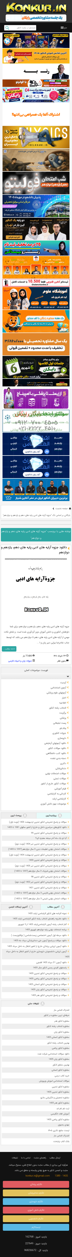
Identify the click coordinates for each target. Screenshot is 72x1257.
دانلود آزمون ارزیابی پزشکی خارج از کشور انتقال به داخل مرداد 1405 (37, 946)
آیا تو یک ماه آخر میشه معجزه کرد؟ (51, 838)
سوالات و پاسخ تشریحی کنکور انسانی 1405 (47, 984)
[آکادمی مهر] (36, 267)
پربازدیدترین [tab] (51, 815)
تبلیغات (15, 1158)
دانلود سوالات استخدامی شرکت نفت (53, 1054)
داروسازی (62, 738)
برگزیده (62, 713)
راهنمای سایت (40, 1158)
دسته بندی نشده (58, 758)
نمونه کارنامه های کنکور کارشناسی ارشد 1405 (47, 913)
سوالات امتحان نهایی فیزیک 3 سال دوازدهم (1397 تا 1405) (40, 871)
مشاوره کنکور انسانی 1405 (57, 1037)
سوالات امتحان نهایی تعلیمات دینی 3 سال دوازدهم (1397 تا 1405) (37, 849)
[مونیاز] (36, 490)
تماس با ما (25, 1158)
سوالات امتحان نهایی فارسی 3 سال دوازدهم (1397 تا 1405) (40, 893)
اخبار (64, 698)
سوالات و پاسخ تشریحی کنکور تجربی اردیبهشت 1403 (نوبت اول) (38, 822)
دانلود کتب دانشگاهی (56, 753)
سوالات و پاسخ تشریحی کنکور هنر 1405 (49, 995)
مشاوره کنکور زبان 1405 (59, 1059)
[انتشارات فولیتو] (36, 183)
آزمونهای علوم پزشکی (56, 692)
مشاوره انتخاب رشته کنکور (58, 1026)
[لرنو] (36, 160)
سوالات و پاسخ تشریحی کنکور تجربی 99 (49, 833)
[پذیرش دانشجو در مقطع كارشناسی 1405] (36, 206)
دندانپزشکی (60, 768)
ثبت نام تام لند (62, 1108)
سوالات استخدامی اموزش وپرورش (54, 1081)
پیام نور (62, 728)
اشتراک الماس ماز (61, 1010)
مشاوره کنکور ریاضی (60, 1048)
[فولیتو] (36, 83)
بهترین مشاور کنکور (61, 1065)
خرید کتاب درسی (62, 1076)
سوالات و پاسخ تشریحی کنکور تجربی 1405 (48, 973)
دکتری (63, 763)
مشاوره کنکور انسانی (60, 1070)
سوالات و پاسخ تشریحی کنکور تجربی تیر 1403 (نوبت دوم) (41, 866)
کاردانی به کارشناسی (56, 794)
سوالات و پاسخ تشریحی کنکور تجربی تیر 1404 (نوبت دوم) (41, 844)
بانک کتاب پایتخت (61, 1141)
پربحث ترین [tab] (16, 815)
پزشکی (63, 718)
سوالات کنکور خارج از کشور (53, 783)
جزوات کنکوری (59, 733)
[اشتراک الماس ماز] (36, 444)
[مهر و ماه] (36, 40)
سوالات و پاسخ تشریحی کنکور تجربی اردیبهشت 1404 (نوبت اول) (38, 855)
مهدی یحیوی (63, 1125)
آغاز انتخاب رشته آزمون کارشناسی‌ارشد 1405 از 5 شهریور (42, 924)
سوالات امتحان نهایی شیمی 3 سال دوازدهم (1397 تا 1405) (40, 898)
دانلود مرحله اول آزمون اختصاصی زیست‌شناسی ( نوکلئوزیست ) (39, 935)
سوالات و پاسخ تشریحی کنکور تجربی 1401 (48, 887)
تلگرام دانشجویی (36, 1218)
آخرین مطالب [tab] (53, 907)
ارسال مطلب (54, 1158)
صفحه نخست (61, 508)
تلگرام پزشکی (36, 1184)
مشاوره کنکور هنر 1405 (59, 1103)
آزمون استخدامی (58, 687)
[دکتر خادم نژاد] (36, 367)
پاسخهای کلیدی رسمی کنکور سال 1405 (50, 967)
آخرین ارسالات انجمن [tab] (18, 907)
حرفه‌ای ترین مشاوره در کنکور (56, 1015)
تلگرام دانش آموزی (36, 1210)
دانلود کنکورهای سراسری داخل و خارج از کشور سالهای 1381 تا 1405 (37, 827)
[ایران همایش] (36, 421)
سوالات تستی (59, 778)
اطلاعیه (62, 703)
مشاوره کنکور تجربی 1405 (58, 1092)
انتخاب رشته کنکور (57, 708)
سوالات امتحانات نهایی (55, 773)
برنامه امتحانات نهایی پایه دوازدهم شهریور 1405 (46, 929)
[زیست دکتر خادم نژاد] (36, 94)
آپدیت (63, 682)
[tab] (36, 676)
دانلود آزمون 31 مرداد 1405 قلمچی (51, 962)
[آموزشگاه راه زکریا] (36, 382)
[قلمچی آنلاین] (36, 282)
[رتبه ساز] (36, 71)
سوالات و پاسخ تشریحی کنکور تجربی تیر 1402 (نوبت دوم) (41, 882)
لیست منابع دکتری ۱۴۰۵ (58, 1130)
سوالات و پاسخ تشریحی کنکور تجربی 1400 (48, 860)
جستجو (7, 27)
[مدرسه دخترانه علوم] (36, 298)
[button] (65, 27)
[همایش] (36, 229)
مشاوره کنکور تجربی (60, 1086)
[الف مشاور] (36, 321)
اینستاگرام (36, 1227)
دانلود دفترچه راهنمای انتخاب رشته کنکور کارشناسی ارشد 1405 (40, 918)
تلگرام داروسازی (36, 1201)
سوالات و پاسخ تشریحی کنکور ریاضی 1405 (48, 978)
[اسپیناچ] (36, 398)
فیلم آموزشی (60, 788)
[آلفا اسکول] (36, 114)
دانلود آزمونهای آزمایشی (55, 743)
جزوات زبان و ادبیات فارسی (20, 661)
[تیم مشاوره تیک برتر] (36, 344)
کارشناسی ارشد (59, 799)
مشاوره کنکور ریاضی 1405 (58, 1119)
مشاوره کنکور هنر (61, 1021)
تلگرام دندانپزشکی (36, 1193)
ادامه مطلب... (9, 648)
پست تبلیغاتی (59, 723)
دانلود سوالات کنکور (57, 748)
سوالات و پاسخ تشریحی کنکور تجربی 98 (49, 877)
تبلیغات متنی (34, 1003)
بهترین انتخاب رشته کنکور (58, 1043)
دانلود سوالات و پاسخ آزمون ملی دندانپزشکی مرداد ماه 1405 (40, 940)
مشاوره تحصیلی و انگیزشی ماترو (55, 1097)
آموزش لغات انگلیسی (60, 1114)
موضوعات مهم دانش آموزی (53, 804)
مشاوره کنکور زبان (61, 1032)
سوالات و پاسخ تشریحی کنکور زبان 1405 (49, 989)
